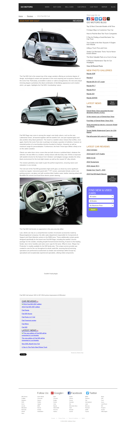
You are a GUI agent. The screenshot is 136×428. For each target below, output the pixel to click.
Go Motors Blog (97, 22)
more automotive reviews (112, 179)
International (88, 402)
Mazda (55, 406)
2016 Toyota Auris (93, 162)
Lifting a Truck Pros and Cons (97, 48)
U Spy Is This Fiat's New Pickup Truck (34, 347)
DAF (102, 398)
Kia (70, 404)
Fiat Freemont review (29, 320)
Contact (53, 418)
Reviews (78, 21)
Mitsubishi (24, 407)
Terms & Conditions (73, 418)
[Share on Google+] (92, 18)
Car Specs (81, 7)
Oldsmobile (56, 407)
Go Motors (27, 7)
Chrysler (55, 398)
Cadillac (23, 398)
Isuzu (102, 402)
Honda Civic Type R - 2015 (96, 170)
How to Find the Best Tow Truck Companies (102, 33)
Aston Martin (40, 396)
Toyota (89, 106)
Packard (87, 407)
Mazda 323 (90, 94)
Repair (104, 7)
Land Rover (104, 404)
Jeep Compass (92, 150)
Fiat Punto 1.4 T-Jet (28, 317)
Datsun (39, 400)
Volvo (22, 413)
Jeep (54, 404)
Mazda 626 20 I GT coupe (96, 82)
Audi (54, 396)
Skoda (23, 411)
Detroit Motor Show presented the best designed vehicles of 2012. (100, 111)
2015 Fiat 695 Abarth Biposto (96, 174)
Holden (39, 402)
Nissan (39, 407)
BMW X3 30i (91, 158)
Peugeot (103, 407)
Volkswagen (104, 411)
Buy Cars (57, 7)
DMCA (83, 418)
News (47, 7)
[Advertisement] (51, 370)
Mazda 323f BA (92, 98)
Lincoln (23, 406)
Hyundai (71, 402)
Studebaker (40, 411)
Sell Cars (69, 7)
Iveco (22, 404)
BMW (86, 396)
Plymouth (23, 409)
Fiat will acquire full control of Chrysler (100, 136)
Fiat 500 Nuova (27, 313)
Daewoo (87, 398)
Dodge (55, 400)
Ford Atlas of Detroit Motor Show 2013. (100, 121)
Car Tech (94, 7)
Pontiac (39, 409)
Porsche (55, 409)
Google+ (59, 393)
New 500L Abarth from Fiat (31, 344)
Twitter (93, 393)
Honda (55, 402)
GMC (22, 402)
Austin (70, 396)
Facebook (76, 393)
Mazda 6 (90, 78)
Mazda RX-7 (91, 86)
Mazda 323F (91, 73)
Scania (103, 409)
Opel (70, 407)
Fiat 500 (24, 327)
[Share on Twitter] (100, 18)
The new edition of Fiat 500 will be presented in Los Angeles (33, 339)
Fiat (86, 400)
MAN (38, 406)
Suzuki (71, 411)
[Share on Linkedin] (96, 18)
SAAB (86, 409)
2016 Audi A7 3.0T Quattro (96, 154)
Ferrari (71, 400)
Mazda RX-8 (91, 90)
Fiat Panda (25, 310)
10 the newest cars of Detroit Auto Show (100, 116)
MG (102, 406)
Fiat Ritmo (25, 324)
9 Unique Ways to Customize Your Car (100, 30)
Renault (71, 409)
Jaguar (39, 404)
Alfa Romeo (24, 396)
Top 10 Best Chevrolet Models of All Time (101, 26)
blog (113, 7)
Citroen (71, 398)
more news (112, 139)
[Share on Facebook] (88, 18)
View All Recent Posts (95, 66)
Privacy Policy (62, 418)
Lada (86, 404)
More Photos (112, 103)
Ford (102, 400)
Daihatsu (23, 400)
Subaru (55, 411)
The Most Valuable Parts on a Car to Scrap (101, 57)
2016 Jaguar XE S (93, 166)
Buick (102, 396)
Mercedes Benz (73, 406)
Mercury (87, 406)
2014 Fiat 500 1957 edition (31, 307)
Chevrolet (39, 398)
